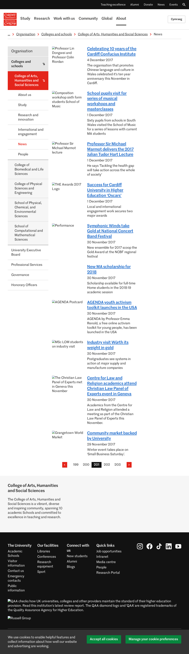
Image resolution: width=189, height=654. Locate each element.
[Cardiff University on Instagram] (140, 546)
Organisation (25, 34)
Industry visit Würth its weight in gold (107, 345)
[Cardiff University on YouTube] (178, 546)
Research (42, 19)
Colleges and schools (56, 34)
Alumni (134, 4)
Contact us (16, 571)
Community (88, 19)
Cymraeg (176, 19)
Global (107, 19)
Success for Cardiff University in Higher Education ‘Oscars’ (105, 190)
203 (117, 464)
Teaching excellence (113, 4)
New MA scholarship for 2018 (109, 269)
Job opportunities (108, 551)
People (101, 567)
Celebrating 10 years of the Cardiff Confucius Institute (111, 51)
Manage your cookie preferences (153, 639)
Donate (148, 4)
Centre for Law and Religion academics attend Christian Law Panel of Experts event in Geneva (112, 386)
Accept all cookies (104, 639)
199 (75, 464)
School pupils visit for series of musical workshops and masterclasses (107, 101)
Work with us (64, 19)
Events (173, 4)
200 (86, 464)
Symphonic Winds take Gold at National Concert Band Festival (110, 231)
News (161, 4)
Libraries (43, 551)
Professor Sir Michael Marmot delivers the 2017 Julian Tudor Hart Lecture (110, 149)
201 (96, 464)
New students (77, 556)
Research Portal (108, 572)
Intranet (102, 556)
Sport (41, 572)
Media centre (106, 562)
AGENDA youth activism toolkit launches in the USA (112, 305)
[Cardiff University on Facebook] (149, 546)
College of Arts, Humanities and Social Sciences (113, 34)
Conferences (46, 556)
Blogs (71, 567)
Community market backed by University (112, 436)
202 (107, 464)
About (121, 19)
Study (25, 19)
